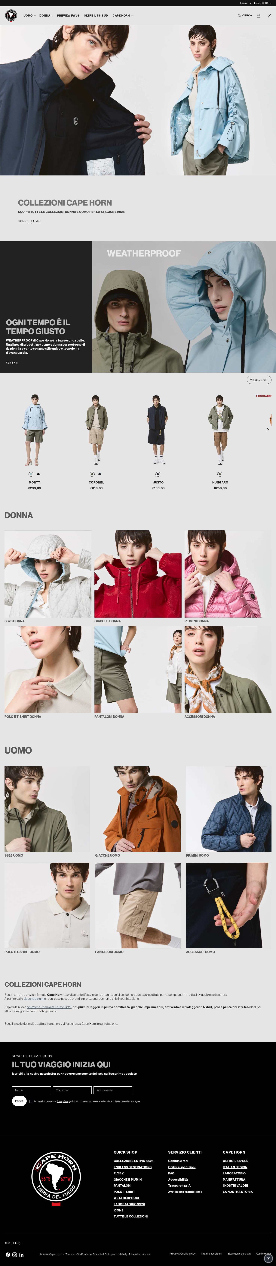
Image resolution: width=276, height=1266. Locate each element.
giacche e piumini (35, 998)
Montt (34, 482)
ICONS (119, 1210)
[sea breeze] (31, 474)
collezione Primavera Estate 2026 (49, 1007)
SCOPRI (12, 363)
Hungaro (220, 482)
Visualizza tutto (259, 379)
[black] (38, 474)
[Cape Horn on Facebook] (8, 1254)
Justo (158, 482)
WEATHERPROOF (127, 1198)
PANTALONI (122, 1185)
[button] (29, 16)
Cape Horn (55, 1254)
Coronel (96, 482)
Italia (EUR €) (261, 3)
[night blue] (99, 474)
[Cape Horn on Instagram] (14, 1254)
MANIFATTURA (234, 1179)
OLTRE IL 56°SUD (236, 1161)
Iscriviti (19, 1101)
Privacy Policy (63, 1101)
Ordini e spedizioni (181, 1167)
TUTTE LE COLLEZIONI (131, 1216)
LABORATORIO (234, 1173)
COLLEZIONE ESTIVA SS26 (134, 1161)
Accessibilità (178, 1179)
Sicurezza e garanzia (239, 1253)
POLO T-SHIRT (124, 1192)
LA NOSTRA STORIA (238, 1192)
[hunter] (92, 474)
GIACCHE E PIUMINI (128, 1179)
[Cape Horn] (11, 16)
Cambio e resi (178, 1161)
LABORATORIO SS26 (129, 1204)
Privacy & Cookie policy (182, 1253)
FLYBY (119, 1173)
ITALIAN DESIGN (235, 1167)
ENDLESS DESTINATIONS (133, 1167)
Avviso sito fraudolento (185, 1192)
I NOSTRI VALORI (235, 1185)
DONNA (23, 221)
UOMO (35, 221)
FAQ (171, 1173)
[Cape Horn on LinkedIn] (21, 1254)
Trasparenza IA (179, 1185)
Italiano (244, 3)
